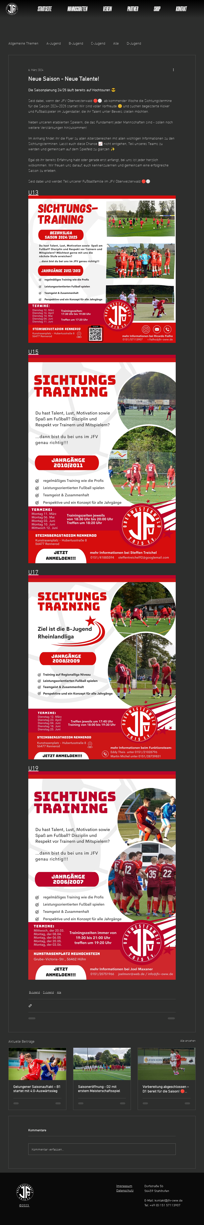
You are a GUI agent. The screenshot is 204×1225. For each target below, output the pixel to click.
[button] (77, 9)
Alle (116, 42)
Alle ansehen (188, 1040)
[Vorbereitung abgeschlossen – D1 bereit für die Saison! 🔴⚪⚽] (166, 1064)
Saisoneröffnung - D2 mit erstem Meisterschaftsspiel (99, 1089)
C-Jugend (98, 42)
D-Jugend (134, 42)
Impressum (124, 1186)
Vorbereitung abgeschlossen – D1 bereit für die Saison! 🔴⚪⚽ (166, 1089)
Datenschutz (124, 1191)
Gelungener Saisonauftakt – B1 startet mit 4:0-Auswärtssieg (37, 1089)
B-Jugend (76, 42)
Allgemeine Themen (23, 42)
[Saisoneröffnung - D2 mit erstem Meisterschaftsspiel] (102, 1064)
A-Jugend (53, 42)
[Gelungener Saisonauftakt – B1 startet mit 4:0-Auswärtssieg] (37, 1064)
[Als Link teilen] (30, 1006)
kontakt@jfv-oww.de (168, 1201)
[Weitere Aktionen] (173, 69)
